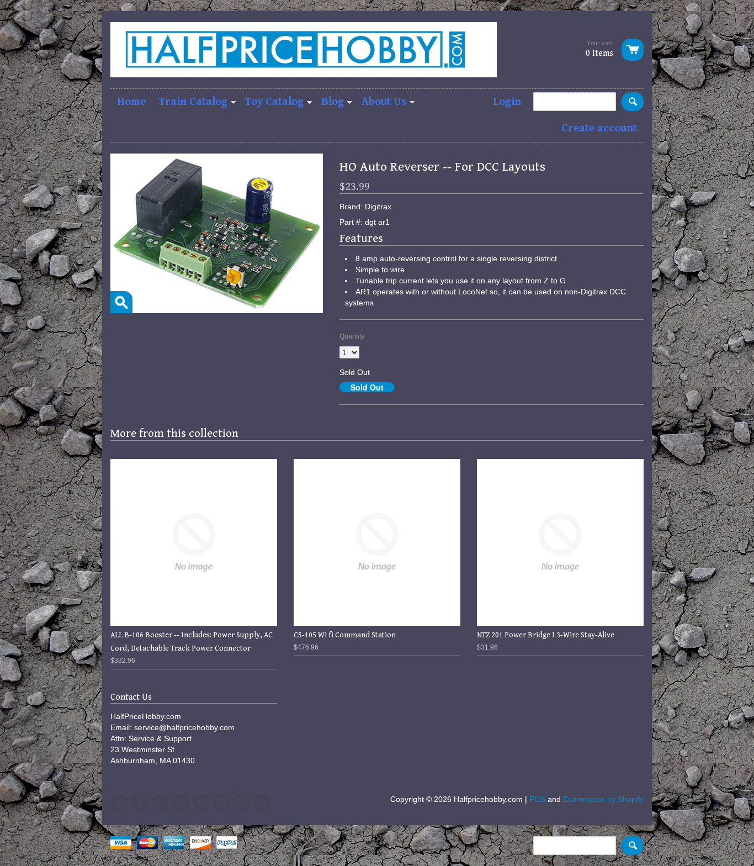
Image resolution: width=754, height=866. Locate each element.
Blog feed (262, 802)
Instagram (221, 802)
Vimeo (201, 802)
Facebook (139, 802)
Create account (599, 128)
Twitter (119, 802)
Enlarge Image (121, 302)
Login (507, 102)
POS (537, 799)
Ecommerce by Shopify (603, 799)
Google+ (160, 802)
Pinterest (242, 802)
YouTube (180, 802)
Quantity (351, 336)
